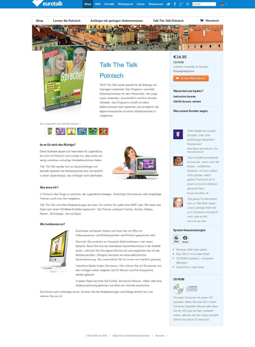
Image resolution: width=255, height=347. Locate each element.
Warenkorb (212, 20)
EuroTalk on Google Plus (181, 4)
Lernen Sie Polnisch (66, 21)
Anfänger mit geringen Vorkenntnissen (116, 21)
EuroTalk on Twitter (168, 4)
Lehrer (141, 4)
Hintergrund (125, 4)
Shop (87, 4)
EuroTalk (48, 4)
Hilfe (98, 4)
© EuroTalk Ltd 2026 (96, 335)
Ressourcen (156, 4)
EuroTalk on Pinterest (187, 4)
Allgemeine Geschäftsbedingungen (131, 335)
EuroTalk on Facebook (175, 4)
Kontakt (109, 4)
